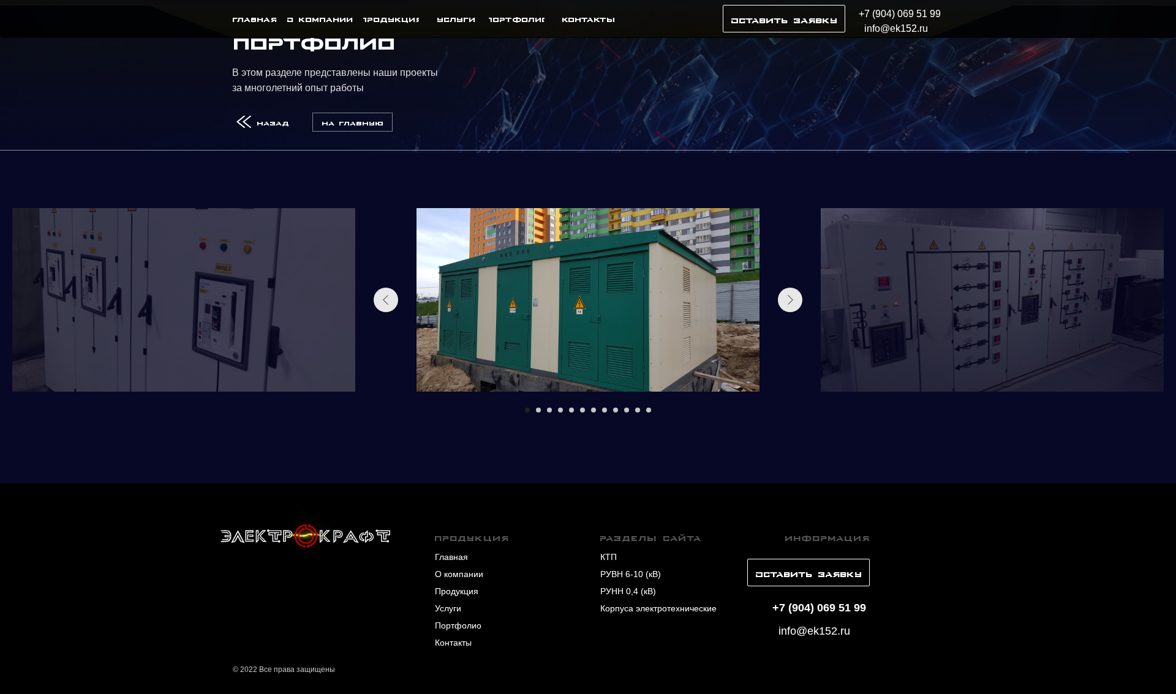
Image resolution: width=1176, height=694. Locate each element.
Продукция (456, 591)
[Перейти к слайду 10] (626, 410)
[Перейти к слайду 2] (538, 410)
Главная (451, 557)
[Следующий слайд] (790, 300)
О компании (459, 574)
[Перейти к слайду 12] (648, 410)
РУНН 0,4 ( (622, 591)
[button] (784, 18)
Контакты (453, 642)
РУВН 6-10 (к (626, 574)
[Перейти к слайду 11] (637, 410)
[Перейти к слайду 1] (527, 410)
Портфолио (458, 625)
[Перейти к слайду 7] (593, 410)
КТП (608, 557)
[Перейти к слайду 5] (571, 410)
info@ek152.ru (896, 28)
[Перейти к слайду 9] (615, 410)
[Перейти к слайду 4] (560, 410)
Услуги (448, 608)
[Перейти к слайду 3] (549, 410)
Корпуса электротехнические (658, 608)
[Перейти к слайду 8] (604, 410)
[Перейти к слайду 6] (582, 410)
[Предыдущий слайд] (386, 300)
